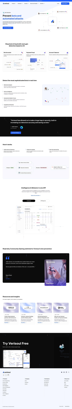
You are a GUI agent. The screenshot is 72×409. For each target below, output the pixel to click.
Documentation (46, 380)
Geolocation (4, 390)
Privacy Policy (61, 406)
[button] (14, 3)
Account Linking (5, 382)
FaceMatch (4, 392)
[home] (6, 3)
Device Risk (4, 388)
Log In (58, 3)
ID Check (4, 395)
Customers (26, 382)
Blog (65, 382)
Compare (65, 387)
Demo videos (66, 385)
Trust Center (46, 385)
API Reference (46, 382)
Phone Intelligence (6, 393)
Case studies (66, 380)
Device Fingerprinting (6, 380)
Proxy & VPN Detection (6, 387)
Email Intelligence (5, 385)
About (26, 380)
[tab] (28, 201)
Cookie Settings (67, 406)
